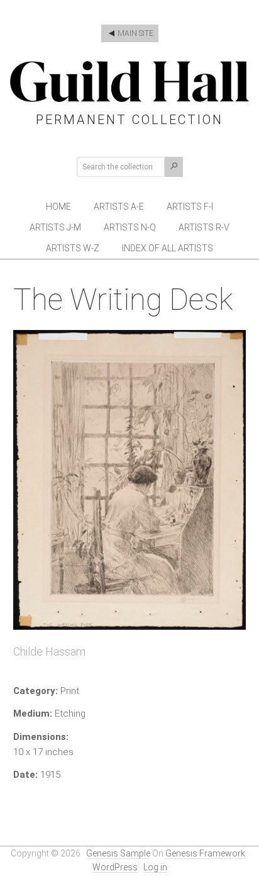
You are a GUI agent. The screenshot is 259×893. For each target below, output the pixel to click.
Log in (155, 867)
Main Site (134, 33)
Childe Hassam (49, 651)
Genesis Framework (205, 853)
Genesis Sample (118, 853)
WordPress (115, 867)
